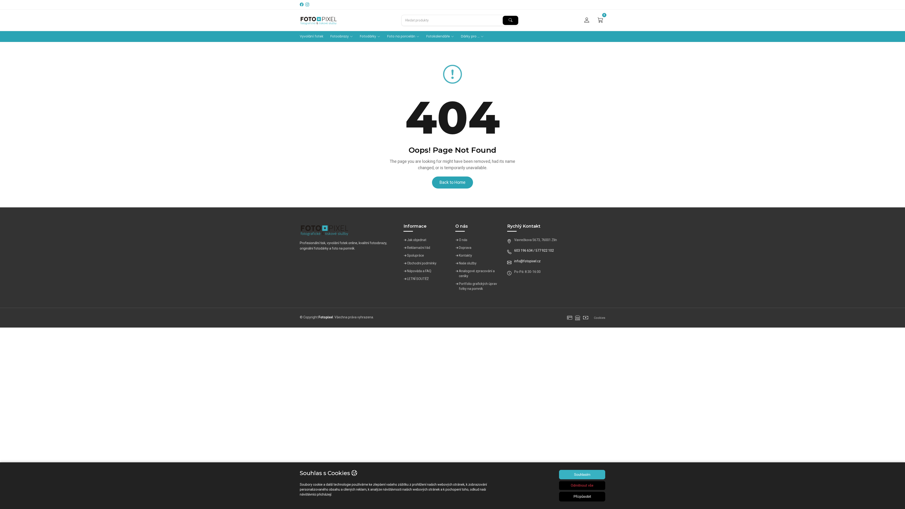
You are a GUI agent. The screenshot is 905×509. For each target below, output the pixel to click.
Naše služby (468, 263)
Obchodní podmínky (421, 263)
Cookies (599, 318)
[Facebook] (302, 4)
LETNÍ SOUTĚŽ (418, 279)
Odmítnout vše (582, 485)
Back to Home (452, 182)
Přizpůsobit (582, 496)
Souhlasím (582, 474)
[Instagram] (307, 4)
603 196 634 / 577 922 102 (534, 250)
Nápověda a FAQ (419, 271)
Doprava (465, 248)
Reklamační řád (418, 248)
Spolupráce (415, 255)
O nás (463, 240)
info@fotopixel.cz (527, 261)
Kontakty (465, 255)
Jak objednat (416, 240)
